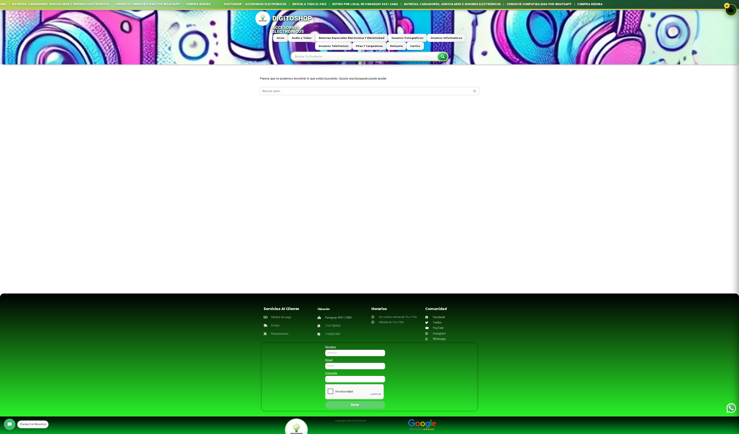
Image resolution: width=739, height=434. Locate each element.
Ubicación (323, 309)
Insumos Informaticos (446, 37)
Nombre (330, 347)
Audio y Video (302, 37)
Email (329, 360)
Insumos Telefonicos (334, 45)
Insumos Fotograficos (407, 37)
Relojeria (396, 45)
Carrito (415, 45)
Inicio (280, 37)
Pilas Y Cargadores (369, 45)
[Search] (443, 56)
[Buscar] (475, 91)
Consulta (331, 373)
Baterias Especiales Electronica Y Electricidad (351, 37)
